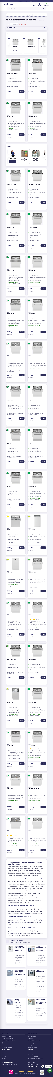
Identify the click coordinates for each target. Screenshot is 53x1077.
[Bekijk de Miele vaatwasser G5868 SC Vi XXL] (15, 175)
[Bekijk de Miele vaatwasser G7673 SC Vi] (37, 737)
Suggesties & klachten (7, 1047)
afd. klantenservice (33, 1064)
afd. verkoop (32, 1062)
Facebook (4, 1053)
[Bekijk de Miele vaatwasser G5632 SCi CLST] (15, 262)
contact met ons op (16, 933)
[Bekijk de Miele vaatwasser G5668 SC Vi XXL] (37, 108)
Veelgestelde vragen (32, 1047)
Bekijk (21, 91)
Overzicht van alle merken (7, 1038)
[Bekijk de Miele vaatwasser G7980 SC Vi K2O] (37, 65)
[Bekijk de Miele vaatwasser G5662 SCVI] (15, 391)
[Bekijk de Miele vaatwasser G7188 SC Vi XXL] (37, 564)
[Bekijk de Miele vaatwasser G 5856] (15, 435)
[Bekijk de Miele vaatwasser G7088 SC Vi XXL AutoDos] (37, 348)
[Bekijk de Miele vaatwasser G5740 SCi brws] (15, 564)
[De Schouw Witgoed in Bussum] (7, 4)
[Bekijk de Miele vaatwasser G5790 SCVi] (15, 694)
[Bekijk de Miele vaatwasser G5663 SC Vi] (37, 262)
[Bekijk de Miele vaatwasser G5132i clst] (15, 521)
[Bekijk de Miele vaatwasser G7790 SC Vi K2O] (15, 823)
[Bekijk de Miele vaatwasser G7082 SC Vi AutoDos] (15, 65)
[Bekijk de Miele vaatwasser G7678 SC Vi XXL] (15, 651)
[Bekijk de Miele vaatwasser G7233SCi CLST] (37, 651)
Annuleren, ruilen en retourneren (35, 1042)
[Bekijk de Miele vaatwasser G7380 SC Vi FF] (37, 694)
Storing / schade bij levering (34, 1040)
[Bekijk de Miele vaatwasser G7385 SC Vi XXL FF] (15, 737)
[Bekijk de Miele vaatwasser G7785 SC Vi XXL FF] (37, 780)
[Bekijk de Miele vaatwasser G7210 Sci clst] (15, 219)
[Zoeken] (43, 8)
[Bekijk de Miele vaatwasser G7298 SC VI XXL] (37, 607)
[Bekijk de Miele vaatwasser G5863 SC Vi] (37, 305)
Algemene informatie (6, 1036)
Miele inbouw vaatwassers (27, 913)
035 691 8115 (33, 1066)
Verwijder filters (22, 24)
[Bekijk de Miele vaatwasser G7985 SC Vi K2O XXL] (37, 175)
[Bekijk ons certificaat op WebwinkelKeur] (11, 1072)
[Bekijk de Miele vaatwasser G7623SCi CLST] (37, 478)
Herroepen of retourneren (33, 1043)
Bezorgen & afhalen (32, 1036)
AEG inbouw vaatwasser (25, 922)
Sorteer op (29, 15)
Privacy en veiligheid (6, 1045)
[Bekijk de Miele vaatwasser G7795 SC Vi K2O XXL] (37, 823)
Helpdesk (30, 1045)
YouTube (4, 1058)
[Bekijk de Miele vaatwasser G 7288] (15, 478)
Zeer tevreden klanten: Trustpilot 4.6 (26, 1)
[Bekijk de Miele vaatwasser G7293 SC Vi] (15, 108)
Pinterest (4, 1056)
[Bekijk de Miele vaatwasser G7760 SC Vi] (15, 780)
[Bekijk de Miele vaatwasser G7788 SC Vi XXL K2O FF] (15, 348)
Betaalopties (30, 1038)
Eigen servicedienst (6, 1042)
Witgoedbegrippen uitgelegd (8, 1040)
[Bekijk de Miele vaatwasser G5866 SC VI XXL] (37, 219)
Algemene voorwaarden (7, 1043)
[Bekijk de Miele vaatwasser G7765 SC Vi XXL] (15, 607)
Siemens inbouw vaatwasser (31, 920)
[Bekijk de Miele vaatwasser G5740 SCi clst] (37, 521)
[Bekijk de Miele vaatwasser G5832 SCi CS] (15, 305)
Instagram (4, 1054)
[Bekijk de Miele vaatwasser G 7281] (37, 435)
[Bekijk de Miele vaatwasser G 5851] (37, 391)
